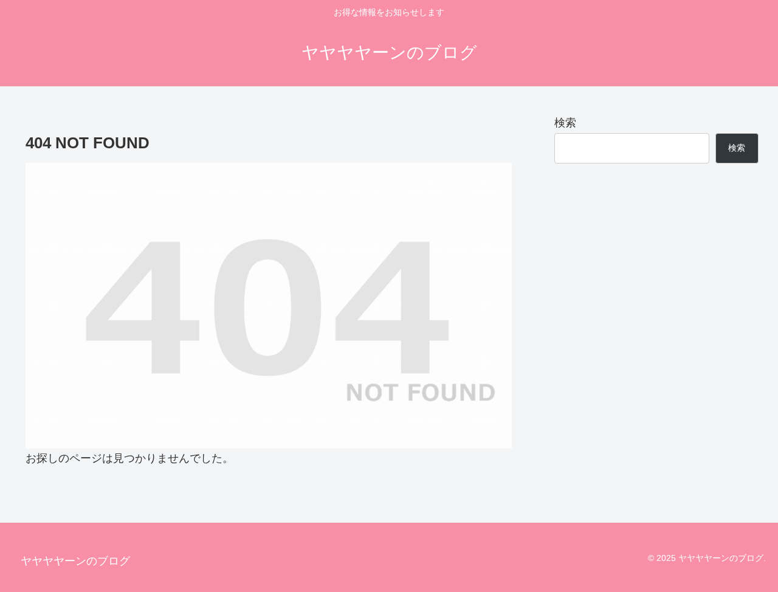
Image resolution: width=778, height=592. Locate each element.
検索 (565, 123)
